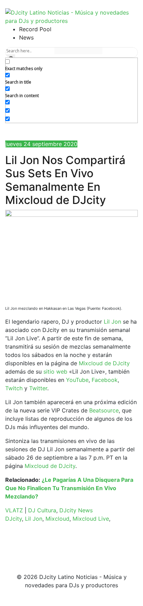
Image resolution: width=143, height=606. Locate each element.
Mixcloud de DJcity (104, 363)
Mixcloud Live (91, 518)
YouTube (77, 379)
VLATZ (14, 510)
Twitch (14, 388)
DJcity (13, 518)
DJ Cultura (42, 510)
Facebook (105, 379)
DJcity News (76, 510)
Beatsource (104, 410)
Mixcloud (57, 518)
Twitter (38, 388)
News (26, 37)
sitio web (55, 371)
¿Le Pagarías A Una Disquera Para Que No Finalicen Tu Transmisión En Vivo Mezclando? (69, 488)
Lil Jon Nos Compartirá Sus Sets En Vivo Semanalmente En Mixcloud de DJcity (65, 180)
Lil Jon (112, 321)
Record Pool (35, 29)
